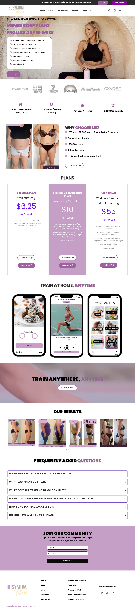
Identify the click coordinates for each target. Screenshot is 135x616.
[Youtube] (120, 10)
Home (42, 10)
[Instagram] (114, 10)
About (51, 10)
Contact (75, 10)
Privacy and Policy (75, 590)
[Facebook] (109, 10)
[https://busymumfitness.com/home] (19, 10)
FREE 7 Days (88, 10)
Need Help (72, 585)
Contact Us (45, 599)
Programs (63, 10)
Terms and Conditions (77, 595)
